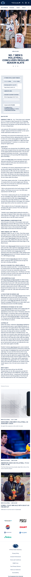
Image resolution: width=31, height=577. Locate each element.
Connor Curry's (13, 212)
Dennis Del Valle (15, 316)
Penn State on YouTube (10, 110)
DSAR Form (15, 563)
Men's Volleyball (5, 419)
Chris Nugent (21, 247)
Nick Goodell (12, 246)
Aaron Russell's (22, 198)
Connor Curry (18, 251)
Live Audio (6, 94)
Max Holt (13, 300)
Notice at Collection (16, 569)
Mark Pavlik (10, 159)
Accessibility (15, 572)
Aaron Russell (12, 238)
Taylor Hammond (5, 254)
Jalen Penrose (14, 347)
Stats (23, 7)
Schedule (11, 7)
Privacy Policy (15, 553)
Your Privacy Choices (15, 566)
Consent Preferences (15, 556)
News (29, 7)
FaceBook (7, 107)
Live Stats (16, 94)
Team (17, 7)
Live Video (11, 94)
